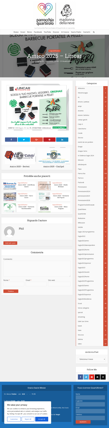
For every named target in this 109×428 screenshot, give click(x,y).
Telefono (79, 414)
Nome (6, 280)
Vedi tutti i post (10, 243)
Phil (57, 61)
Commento (7, 259)
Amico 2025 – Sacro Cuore (26, 196)
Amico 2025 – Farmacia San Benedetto (26, 207)
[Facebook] (80, 377)
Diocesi (56, 32)
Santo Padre (76, 32)
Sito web (51, 280)
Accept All (41, 419)
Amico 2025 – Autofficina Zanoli (26, 186)
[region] (27, 412)
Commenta (49, 61)
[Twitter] (86, 377)
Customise (14, 419)
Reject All (28, 419)
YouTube (47, 32)
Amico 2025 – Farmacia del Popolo (61, 196)
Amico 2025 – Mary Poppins (60, 207)
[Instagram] (103, 377)
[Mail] (97, 377)
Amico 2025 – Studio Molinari (61, 186)
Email (28, 280)
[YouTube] (91, 377)
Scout (22, 32)
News (29, 32)
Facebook (38, 32)
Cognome (79, 401)
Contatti (86, 32)
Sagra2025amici (54, 51)
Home (16, 32)
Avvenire (65, 32)
